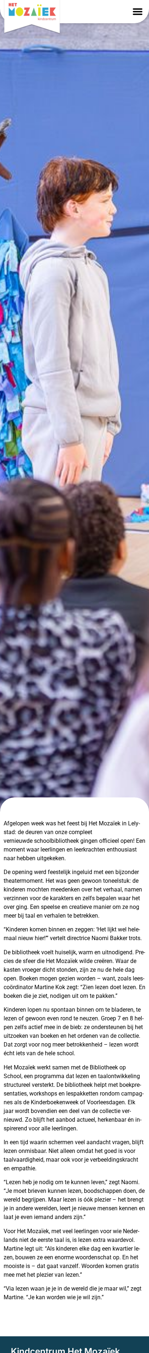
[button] (137, 12)
